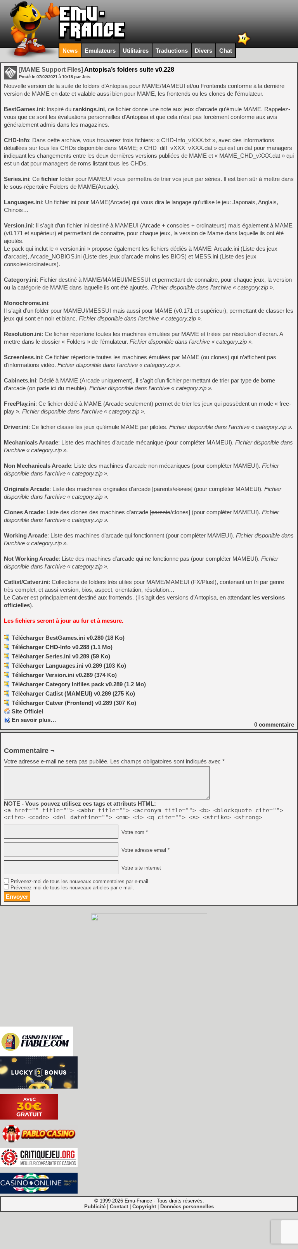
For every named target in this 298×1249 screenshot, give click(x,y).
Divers (203, 50)
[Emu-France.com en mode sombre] (244, 44)
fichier (49, 179)
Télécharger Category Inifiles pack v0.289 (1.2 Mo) (79, 684)
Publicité (95, 1206)
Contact (119, 1206)
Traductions (172, 50)
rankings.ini (89, 109)
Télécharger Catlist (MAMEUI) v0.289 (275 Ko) (73, 693)
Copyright (144, 1206)
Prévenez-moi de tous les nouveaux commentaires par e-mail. (80, 881)
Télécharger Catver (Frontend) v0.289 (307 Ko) (74, 702)
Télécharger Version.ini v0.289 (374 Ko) (64, 675)
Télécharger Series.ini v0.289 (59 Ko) (61, 656)
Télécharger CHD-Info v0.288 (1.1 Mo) (62, 647)
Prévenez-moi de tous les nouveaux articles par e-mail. (72, 888)
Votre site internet (140, 868)
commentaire (274, 724)
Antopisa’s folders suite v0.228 (96, 69)
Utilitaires (136, 50)
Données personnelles (187, 1206)
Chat (225, 50)
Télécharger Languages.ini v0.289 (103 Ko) (69, 665)
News (70, 50)
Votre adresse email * (145, 850)
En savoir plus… (34, 720)
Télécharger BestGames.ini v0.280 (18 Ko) (68, 637)
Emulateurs (100, 50)
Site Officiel (27, 711)
